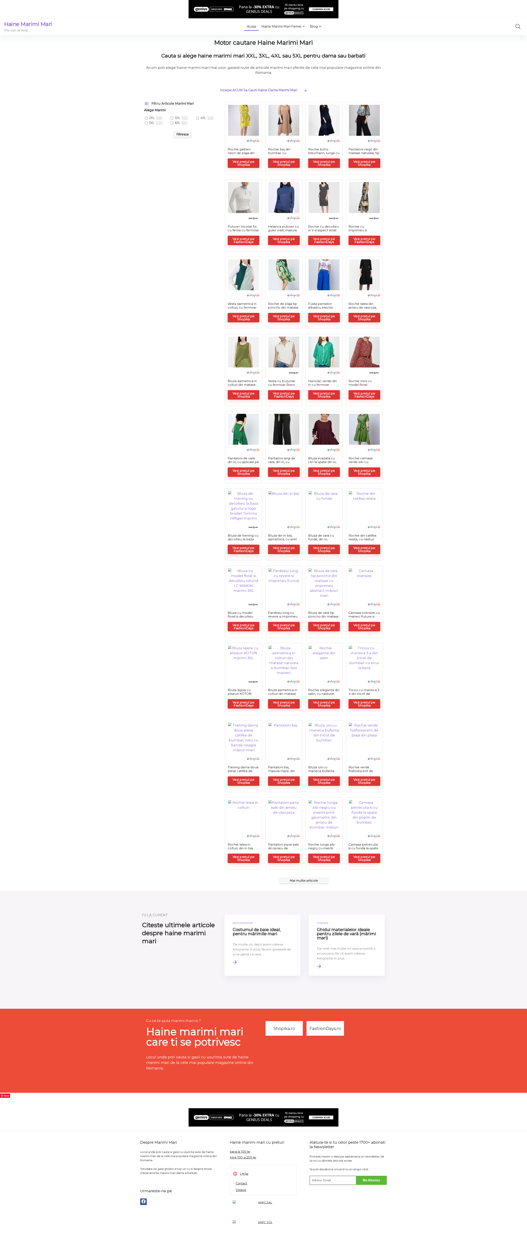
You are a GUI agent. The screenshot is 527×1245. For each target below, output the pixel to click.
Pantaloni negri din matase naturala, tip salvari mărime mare (364, 154)
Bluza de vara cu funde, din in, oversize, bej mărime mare (321, 541)
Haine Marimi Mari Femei (281, 26)
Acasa (251, 26)
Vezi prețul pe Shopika (243, 163)
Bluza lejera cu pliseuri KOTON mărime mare (240, 693)
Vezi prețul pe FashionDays (243, 240)
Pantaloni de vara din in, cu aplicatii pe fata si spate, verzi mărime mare (243, 463)
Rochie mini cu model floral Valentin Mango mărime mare (361, 386)
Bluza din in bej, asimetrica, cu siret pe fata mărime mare (282, 541)
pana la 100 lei (240, 1152)
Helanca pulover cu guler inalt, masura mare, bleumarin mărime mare (283, 232)
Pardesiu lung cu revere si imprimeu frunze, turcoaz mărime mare (282, 618)
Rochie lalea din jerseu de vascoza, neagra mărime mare (363, 309)
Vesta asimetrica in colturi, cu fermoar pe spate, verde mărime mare (242, 309)
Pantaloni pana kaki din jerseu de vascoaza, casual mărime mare (283, 850)
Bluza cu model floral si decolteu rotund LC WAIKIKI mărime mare (242, 618)
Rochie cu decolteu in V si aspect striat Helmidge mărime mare (323, 232)
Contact (241, 1183)
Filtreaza (182, 134)
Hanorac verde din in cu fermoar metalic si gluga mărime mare (322, 386)
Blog (314, 26)
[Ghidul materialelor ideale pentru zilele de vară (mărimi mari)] (347, 945)
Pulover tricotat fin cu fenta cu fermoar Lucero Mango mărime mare (243, 232)
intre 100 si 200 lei (243, 1157)
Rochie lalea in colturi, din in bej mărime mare (240, 848)
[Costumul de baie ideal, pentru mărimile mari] (263, 945)
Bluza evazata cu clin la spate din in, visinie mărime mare (324, 462)
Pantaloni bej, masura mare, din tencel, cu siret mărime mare (281, 772)
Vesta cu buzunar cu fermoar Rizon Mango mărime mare (281, 386)
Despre (241, 1190)
